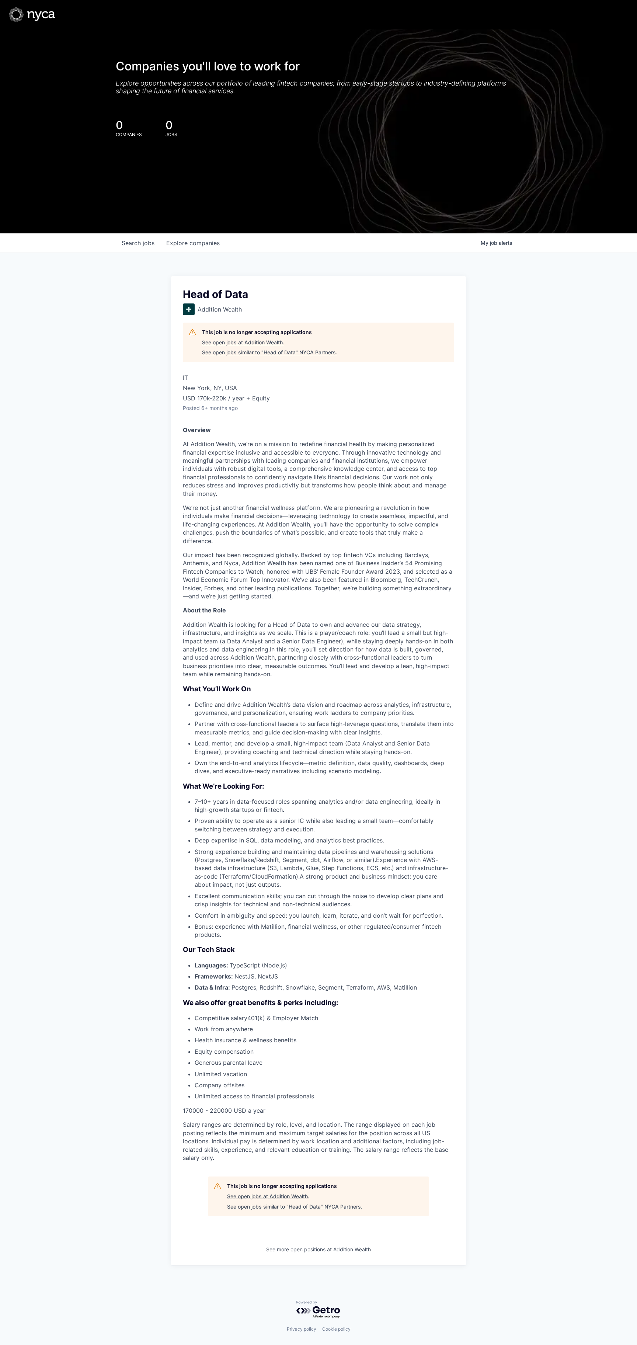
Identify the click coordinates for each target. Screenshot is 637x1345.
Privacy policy (301, 1329)
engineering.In (255, 649)
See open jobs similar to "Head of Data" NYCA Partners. (269, 352)
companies (193, 243)
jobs (138, 243)
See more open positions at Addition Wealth (318, 1249)
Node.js (274, 965)
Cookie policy (336, 1329)
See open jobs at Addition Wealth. (243, 342)
